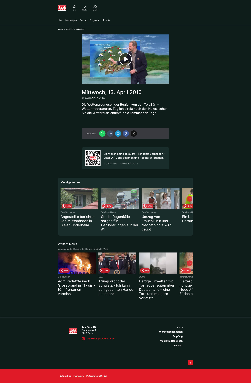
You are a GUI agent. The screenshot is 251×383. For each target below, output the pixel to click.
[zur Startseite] (62, 8)
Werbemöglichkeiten (171, 331)
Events (106, 20)
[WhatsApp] (102, 133)
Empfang (178, 336)
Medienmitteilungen (171, 340)
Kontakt (178, 345)
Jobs (180, 327)
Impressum (78, 376)
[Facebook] (126, 133)
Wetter (60, 29)
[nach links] (61, 199)
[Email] (118, 133)
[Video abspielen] (125, 59)
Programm (95, 20)
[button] (110, 133)
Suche (83, 20)
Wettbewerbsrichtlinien (96, 376)
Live (60, 20)
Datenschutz (65, 376)
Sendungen (71, 20)
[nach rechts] (189, 199)
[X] (134, 133)
